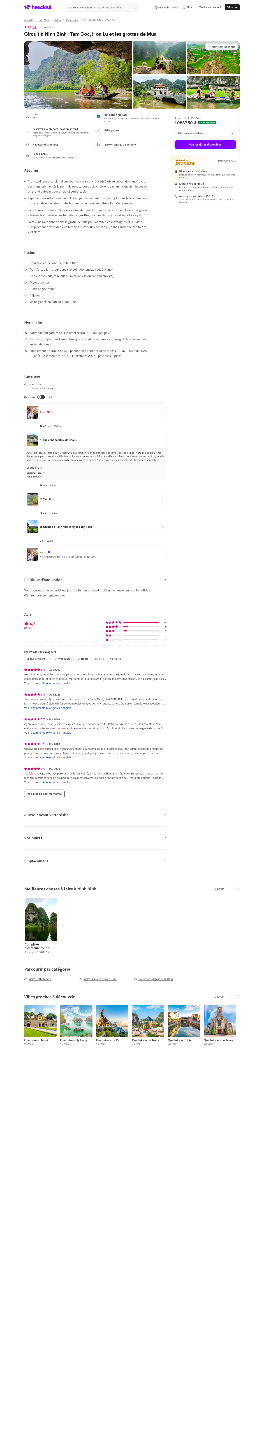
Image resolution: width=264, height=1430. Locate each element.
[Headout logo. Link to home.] (38, 7)
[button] (78, 75)
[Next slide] (237, 888)
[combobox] (102, 7)
